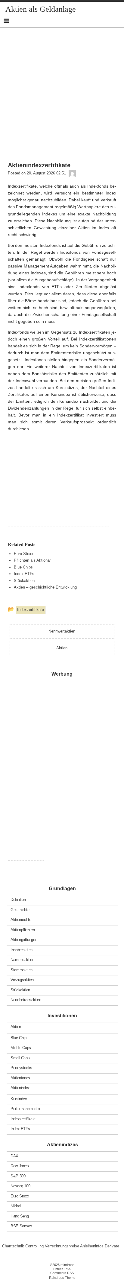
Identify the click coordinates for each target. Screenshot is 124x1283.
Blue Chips (23, 567)
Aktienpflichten (23, 929)
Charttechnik (13, 1246)
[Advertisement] (62, 89)
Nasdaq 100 (20, 1186)
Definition (18, 899)
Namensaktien (22, 959)
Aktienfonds (20, 1077)
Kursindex (19, 1098)
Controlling (34, 1246)
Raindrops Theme (62, 1277)
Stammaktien (22, 969)
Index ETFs (24, 573)
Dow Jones (20, 1166)
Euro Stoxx (23, 553)
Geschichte (20, 909)
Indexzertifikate (23, 1118)
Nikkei (16, 1206)
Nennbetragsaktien (26, 1000)
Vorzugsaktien (22, 980)
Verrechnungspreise (62, 1246)
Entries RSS (62, 1269)
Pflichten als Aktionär (32, 560)
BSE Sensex (21, 1226)
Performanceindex (25, 1108)
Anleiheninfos (92, 1246)
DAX (14, 1155)
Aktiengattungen (24, 939)
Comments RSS (62, 1273)
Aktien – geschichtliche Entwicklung (45, 587)
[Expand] (6, 21)
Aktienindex (20, 1088)
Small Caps (20, 1057)
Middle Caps (21, 1047)
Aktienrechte (21, 919)
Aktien (16, 1026)
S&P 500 (18, 1175)
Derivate (112, 1246)
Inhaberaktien (22, 949)
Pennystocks (21, 1067)
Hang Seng (20, 1216)
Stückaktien (24, 580)
